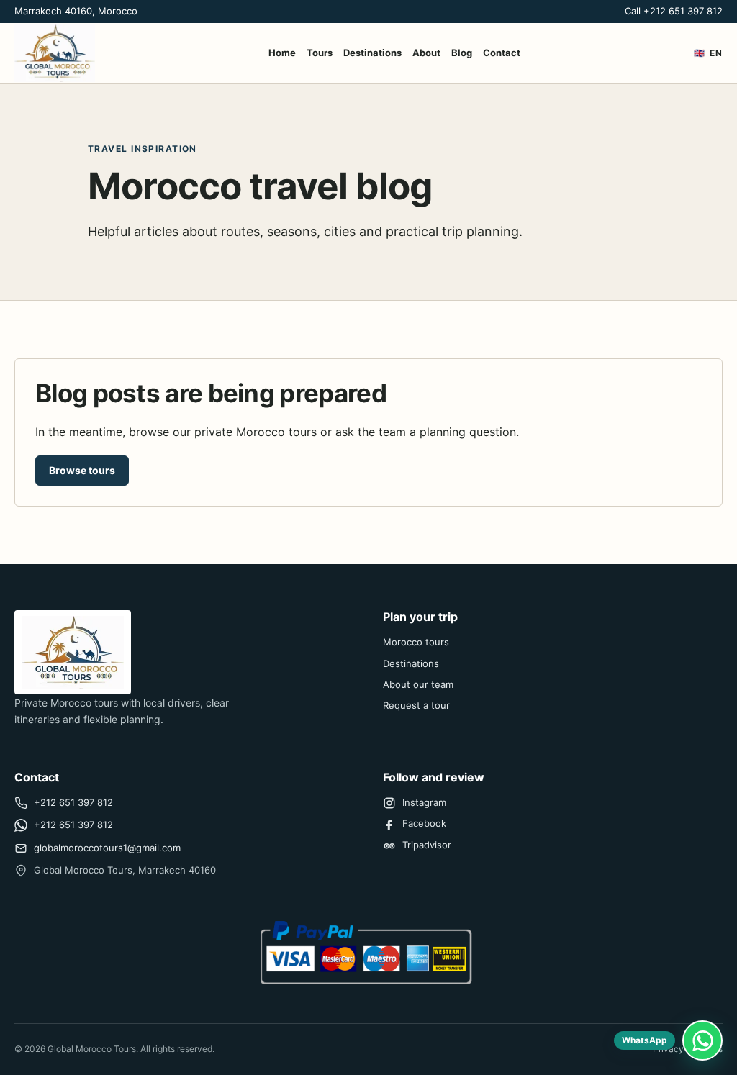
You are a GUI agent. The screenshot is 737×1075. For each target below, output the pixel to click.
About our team (418, 684)
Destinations (372, 52)
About (426, 52)
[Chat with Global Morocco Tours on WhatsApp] (702, 1040)
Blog (461, 52)
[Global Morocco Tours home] (54, 52)
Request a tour (416, 705)
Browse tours (82, 470)
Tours (320, 52)
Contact (501, 52)
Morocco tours (416, 642)
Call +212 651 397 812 (674, 11)
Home (282, 52)
